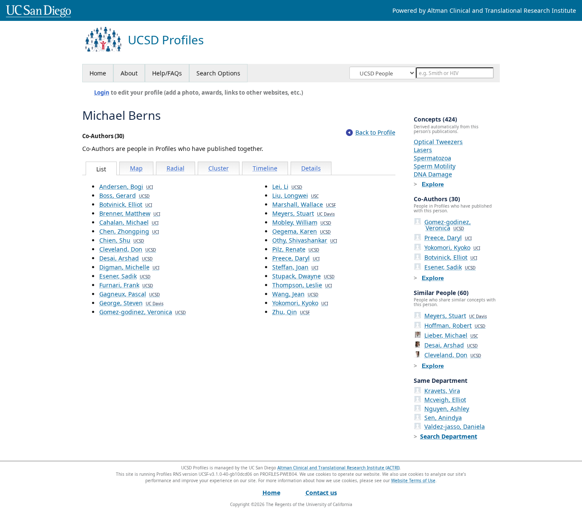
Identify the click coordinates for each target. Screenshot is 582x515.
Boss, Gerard (124, 195)
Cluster (218, 168)
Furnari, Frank (126, 285)
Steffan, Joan (295, 267)
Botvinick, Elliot (125, 204)
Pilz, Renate (295, 249)
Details (311, 168)
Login (101, 92)
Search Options (218, 73)
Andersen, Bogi (126, 186)
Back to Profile (375, 132)
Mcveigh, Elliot (445, 400)
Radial (175, 168)
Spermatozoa (432, 158)
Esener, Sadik (124, 276)
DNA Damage (433, 174)
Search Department (448, 436)
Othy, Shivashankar (304, 240)
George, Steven (131, 303)
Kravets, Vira (442, 391)
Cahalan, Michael (128, 222)
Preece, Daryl (296, 258)
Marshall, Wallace (304, 204)
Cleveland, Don (127, 249)
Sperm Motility (434, 166)
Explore (433, 184)
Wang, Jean (295, 294)
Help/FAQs (167, 73)
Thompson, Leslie (302, 285)
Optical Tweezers (438, 142)
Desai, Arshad (126, 258)
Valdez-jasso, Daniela (454, 426)
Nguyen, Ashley (446, 409)
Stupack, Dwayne (303, 276)
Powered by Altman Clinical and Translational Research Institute (484, 10)
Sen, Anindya (443, 418)
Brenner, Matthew (129, 213)
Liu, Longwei (295, 195)
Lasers (423, 150)
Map (136, 168)
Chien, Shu (121, 240)
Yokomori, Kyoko (300, 303)
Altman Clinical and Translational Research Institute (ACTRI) (338, 468)
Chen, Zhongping (129, 231)
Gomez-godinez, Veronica (142, 312)
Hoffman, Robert (454, 325)
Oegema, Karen (301, 231)
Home (97, 73)
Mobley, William (301, 222)
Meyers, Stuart (303, 213)
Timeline (265, 168)
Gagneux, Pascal (129, 294)
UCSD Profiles (166, 39)
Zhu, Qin (291, 312)
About (129, 73)
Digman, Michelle (129, 267)
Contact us (321, 493)
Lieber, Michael (451, 335)
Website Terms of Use (413, 480)
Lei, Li (287, 186)
